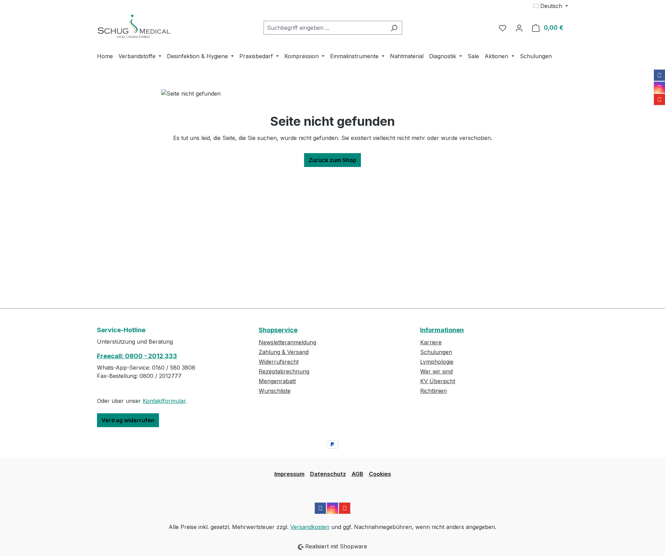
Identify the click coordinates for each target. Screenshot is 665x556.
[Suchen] (394, 28)
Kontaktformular (164, 400)
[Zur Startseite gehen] (134, 26)
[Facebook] (659, 75)
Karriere (431, 342)
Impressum (289, 473)
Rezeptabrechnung (284, 371)
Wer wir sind (436, 371)
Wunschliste (275, 390)
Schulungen (436, 351)
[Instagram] (659, 87)
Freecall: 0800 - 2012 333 (137, 356)
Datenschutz (328, 473)
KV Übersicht (437, 381)
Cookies (380, 473)
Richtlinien (433, 390)
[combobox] (325, 28)
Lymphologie (436, 361)
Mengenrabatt (277, 381)
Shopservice (278, 330)
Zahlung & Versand (284, 351)
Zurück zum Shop (332, 160)
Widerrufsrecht (279, 361)
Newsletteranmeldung (287, 342)
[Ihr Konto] (519, 28)
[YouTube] (659, 99)
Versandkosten (309, 526)
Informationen (442, 330)
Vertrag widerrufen (127, 420)
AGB (357, 473)
